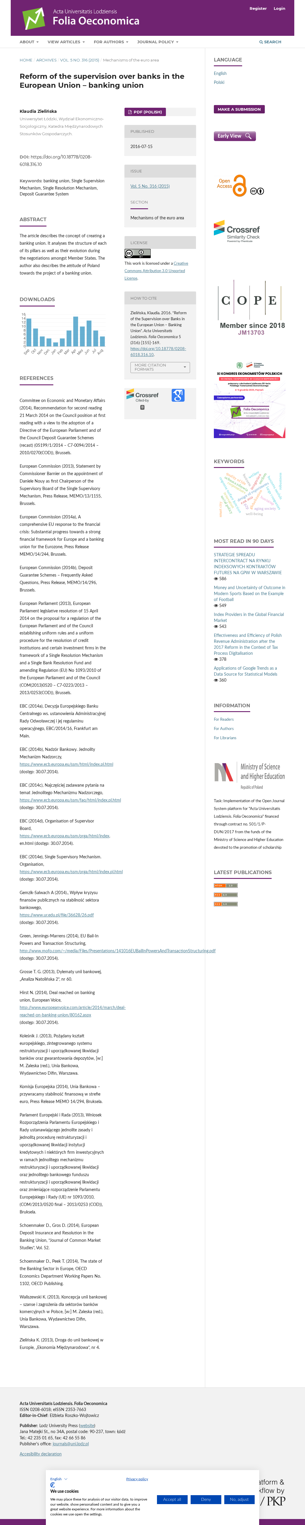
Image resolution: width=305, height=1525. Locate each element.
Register (258, 8)
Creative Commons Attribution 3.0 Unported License (156, 271)
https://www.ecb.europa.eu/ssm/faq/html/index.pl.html (70, 800)
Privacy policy (137, 1479)
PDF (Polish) (147, 112)
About (27, 41)
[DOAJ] (232, 196)
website (87, 1426)
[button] (59, 1479)
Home (26, 60)
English (220, 74)
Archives (46, 60)
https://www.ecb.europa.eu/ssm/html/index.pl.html (66, 764)
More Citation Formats (150, 367)
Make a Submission (239, 109)
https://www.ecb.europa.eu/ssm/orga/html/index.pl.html (71, 872)
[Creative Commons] (257, 196)
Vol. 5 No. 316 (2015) (79, 60)
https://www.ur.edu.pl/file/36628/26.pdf (57, 915)
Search (272, 41)
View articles (64, 41)
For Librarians (225, 738)
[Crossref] (237, 243)
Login (279, 8)
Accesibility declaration (41, 1454)
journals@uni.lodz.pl (71, 1444)
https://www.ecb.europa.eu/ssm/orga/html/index (64, 836)
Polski (219, 83)
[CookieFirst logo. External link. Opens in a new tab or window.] (52, 1485)
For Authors (109, 41)
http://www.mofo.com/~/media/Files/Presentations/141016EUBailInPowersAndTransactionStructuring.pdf (118, 951)
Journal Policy (156, 41)
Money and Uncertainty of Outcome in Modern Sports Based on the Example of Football (249, 594)
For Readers (224, 720)
